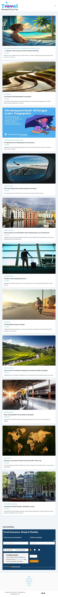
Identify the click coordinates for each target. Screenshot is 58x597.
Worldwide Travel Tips (9, 9)
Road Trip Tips (7, 322)
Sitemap (29, 583)
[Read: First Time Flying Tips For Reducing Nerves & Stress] (29, 168)
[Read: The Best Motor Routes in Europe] (29, 304)
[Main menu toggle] (55, 5)
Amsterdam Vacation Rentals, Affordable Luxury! (19, 506)
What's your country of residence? (38, 540)
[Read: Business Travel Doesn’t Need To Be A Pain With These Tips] (29, 440)
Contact (29, 585)
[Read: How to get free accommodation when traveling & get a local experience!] (29, 212)
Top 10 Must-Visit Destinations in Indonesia (17, 96)
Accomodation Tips (8, 504)
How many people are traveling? (38, 547)
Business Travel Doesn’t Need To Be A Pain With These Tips (22, 460)
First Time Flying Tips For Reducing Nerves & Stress (20, 188)
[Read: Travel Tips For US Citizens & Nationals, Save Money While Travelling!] (29, 350)
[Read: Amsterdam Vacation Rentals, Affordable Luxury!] (29, 486)
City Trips (15, 504)
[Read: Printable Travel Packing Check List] (29, 258)
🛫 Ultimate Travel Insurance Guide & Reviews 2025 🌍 (21, 50)
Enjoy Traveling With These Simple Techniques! (19, 414)
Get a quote (34, 561)
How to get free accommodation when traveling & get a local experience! (27, 232)
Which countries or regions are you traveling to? (15, 540)
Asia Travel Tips (7, 94)
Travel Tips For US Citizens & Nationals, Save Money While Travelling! (26, 370)
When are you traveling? (9, 547)
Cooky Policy (29, 581)
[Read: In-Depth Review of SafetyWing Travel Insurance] (29, 122)
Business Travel (16, 48)
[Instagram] (44, 593)
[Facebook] (42, 593)
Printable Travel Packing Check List (15, 278)
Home (29, 576)
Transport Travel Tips (8, 186)
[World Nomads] (15, 567)
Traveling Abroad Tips (24, 48)
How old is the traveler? (35, 553)
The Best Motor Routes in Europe (14, 324)
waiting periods (19, 559)
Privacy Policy (29, 580)
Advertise (29, 578)
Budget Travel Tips (8, 48)
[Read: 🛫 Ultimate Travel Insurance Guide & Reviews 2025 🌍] (29, 30)
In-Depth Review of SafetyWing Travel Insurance (19, 142)
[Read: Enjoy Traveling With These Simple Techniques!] (29, 394)
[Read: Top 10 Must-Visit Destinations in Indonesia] (29, 76)
